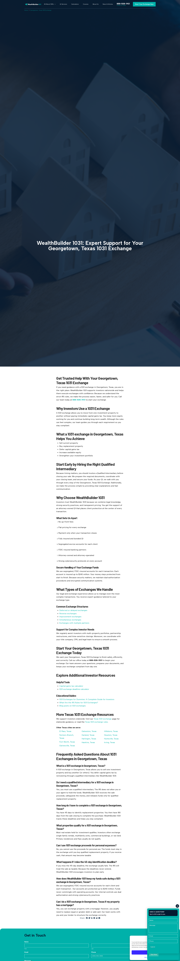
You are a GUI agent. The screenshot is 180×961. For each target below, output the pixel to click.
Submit (152, 947)
